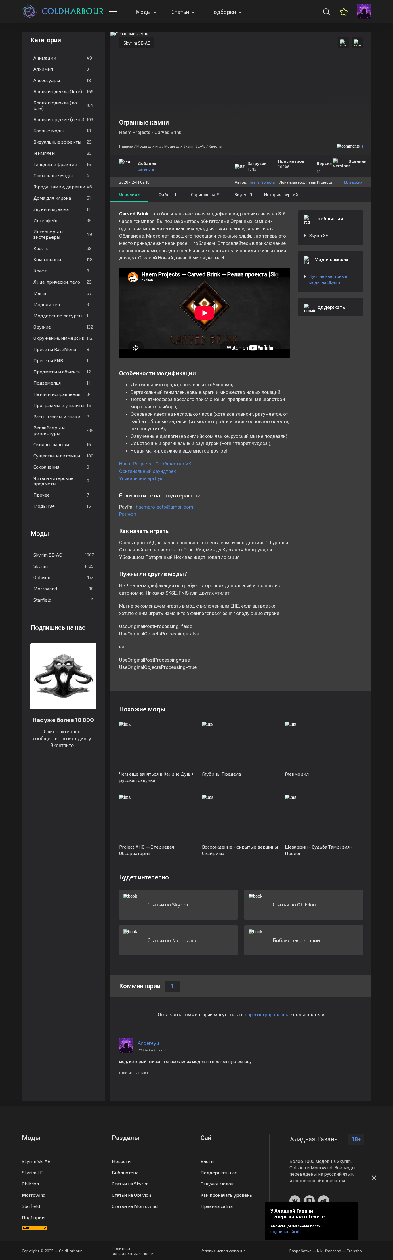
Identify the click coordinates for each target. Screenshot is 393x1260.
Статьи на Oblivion (131, 1195)
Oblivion (63, 577)
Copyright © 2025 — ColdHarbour (52, 1250)
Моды (143, 11)
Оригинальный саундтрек (147, 471)
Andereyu (148, 1043)
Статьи (180, 11)
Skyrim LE (32, 1172)
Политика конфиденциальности (133, 1251)
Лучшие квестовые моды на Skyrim (328, 279)
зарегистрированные (268, 1014)
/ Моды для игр (147, 146)
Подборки (223, 11)
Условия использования (223, 1250)
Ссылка (142, 1072)
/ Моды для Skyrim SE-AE (183, 146)
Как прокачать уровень (226, 1195)
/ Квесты (214, 146)
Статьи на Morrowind (135, 1206)
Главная (126, 146)
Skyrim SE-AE (63, 555)
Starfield (63, 599)
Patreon (127, 514)
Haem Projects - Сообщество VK (155, 464)
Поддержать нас (219, 1172)
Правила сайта (217, 1206)
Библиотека (125, 1172)
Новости (121, 1161)
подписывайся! (284, 1231)
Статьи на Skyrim (130, 1183)
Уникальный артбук (141, 478)
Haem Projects (262, 182)
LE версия (353, 182)
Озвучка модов (217, 1183)
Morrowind (63, 588)
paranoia (146, 169)
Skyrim (63, 566)
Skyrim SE (318, 235)
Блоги (207, 1161)
